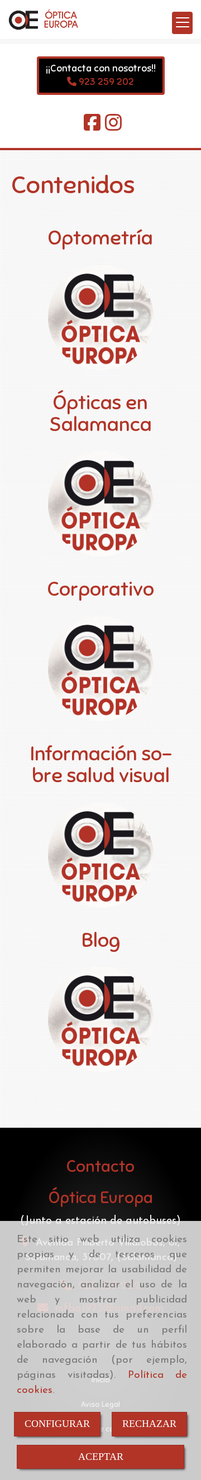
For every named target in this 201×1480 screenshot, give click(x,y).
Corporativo (100, 589)
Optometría (100, 238)
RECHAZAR (149, 1423)
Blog (101, 940)
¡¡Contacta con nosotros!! (101, 68)
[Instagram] (113, 127)
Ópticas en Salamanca (100, 413)
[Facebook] (92, 127)
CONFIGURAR (57, 1423)
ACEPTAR (100, 1456)
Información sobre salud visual (101, 764)
